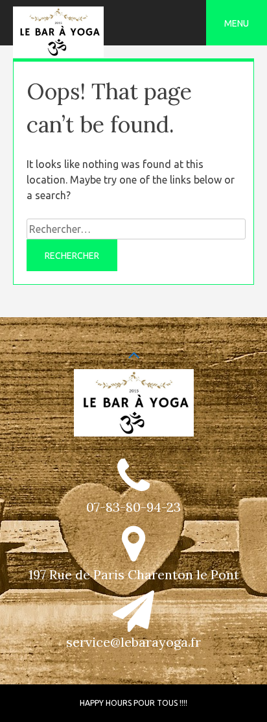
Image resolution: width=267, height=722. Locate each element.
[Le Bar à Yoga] (58, 54)
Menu (236, 23)
